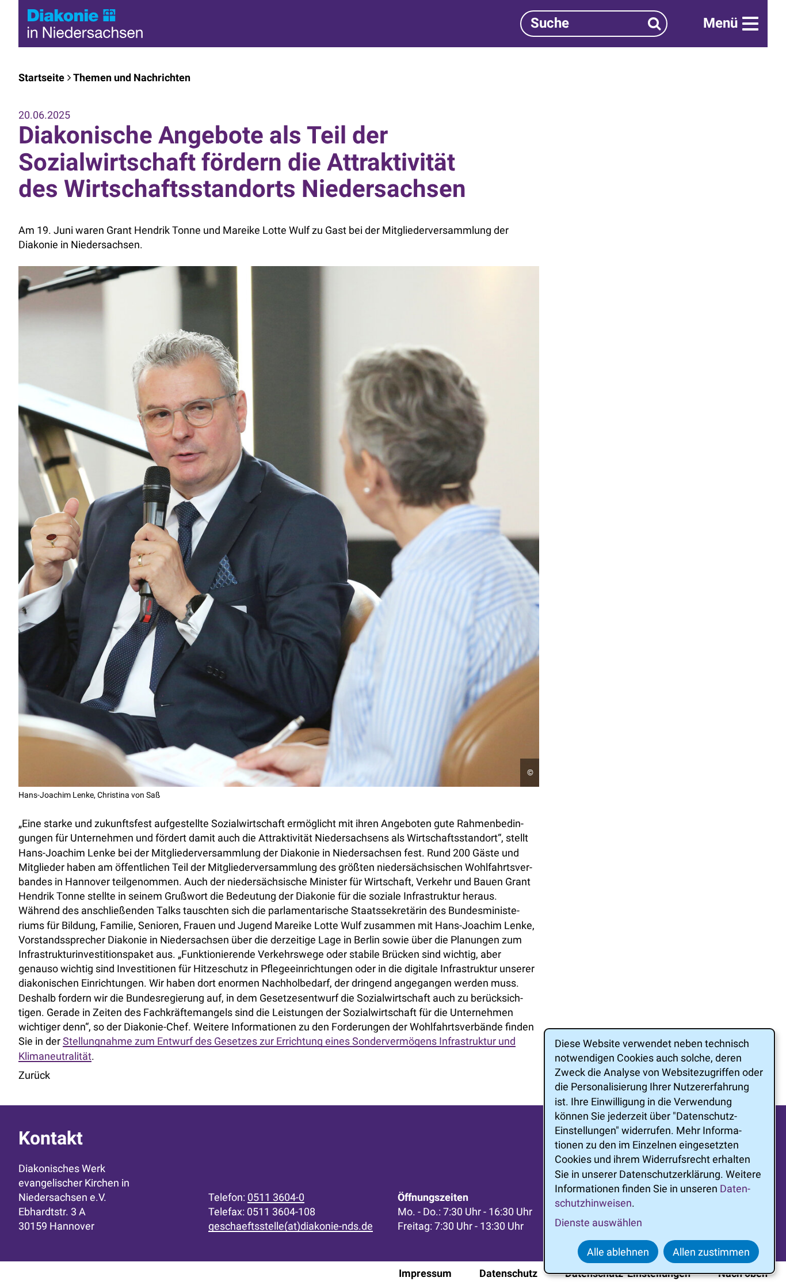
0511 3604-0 (275, 1197)
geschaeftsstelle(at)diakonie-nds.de (290, 1226)
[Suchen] (654, 23)
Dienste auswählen (598, 1222)
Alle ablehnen (618, 1252)
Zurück (34, 1075)
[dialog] (659, 1151)
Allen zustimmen (711, 1252)
